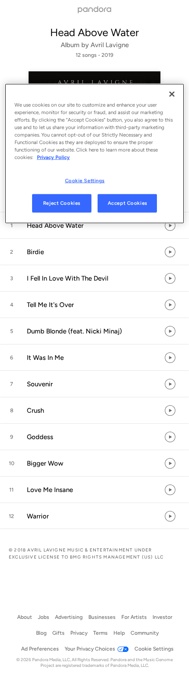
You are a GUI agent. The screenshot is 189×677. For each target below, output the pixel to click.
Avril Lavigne (110, 45)
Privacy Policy (53, 157)
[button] (94, 225)
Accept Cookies (127, 203)
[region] (95, 153)
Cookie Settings (85, 181)
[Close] (172, 94)
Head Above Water (94, 32)
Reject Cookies (61, 203)
